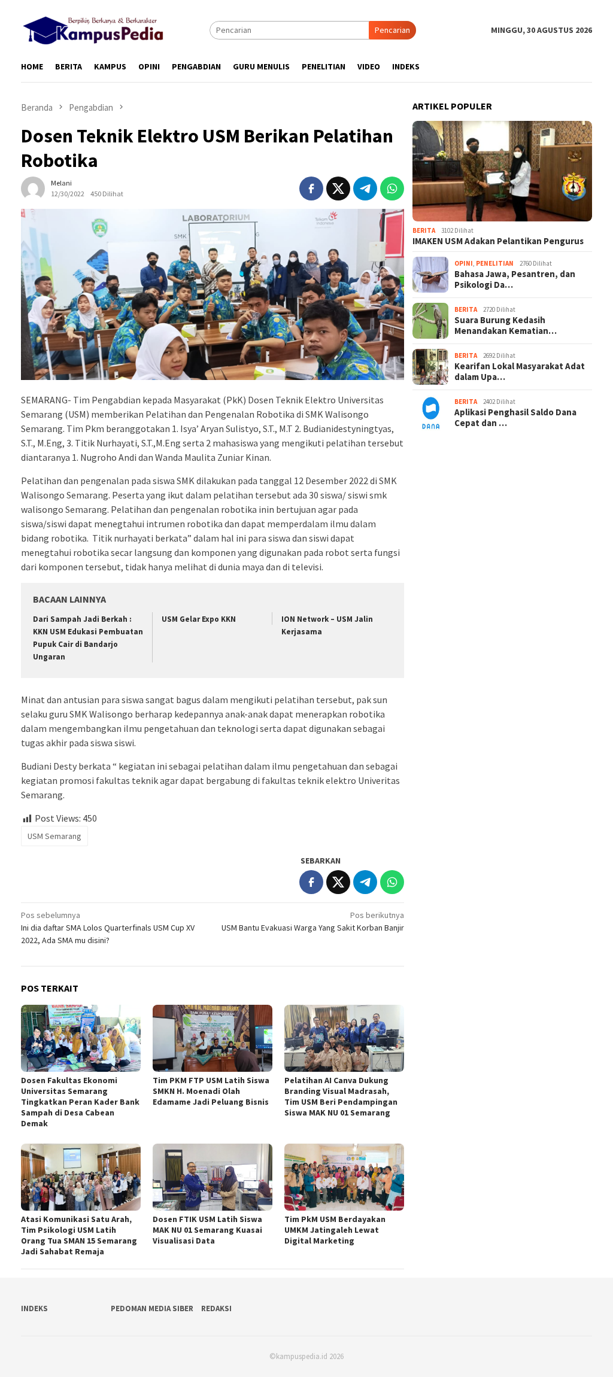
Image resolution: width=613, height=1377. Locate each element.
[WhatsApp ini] (392, 188)
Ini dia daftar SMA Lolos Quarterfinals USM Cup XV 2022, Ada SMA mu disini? (108, 928)
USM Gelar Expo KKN (199, 619)
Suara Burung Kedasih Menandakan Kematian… (505, 325)
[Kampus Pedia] (93, 28)
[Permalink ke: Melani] (33, 187)
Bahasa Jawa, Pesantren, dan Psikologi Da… (514, 279)
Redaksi (216, 1308)
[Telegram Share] (365, 188)
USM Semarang (54, 836)
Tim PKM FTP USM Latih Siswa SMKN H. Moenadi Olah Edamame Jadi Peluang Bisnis (211, 1091)
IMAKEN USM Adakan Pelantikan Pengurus (498, 241)
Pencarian (392, 30)
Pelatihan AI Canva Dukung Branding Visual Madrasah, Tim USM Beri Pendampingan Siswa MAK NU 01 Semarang (340, 1096)
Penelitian (495, 263)
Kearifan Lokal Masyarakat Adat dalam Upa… (519, 371)
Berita (423, 230)
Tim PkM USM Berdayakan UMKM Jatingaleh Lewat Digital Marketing (335, 1230)
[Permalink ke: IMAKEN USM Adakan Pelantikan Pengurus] (502, 171)
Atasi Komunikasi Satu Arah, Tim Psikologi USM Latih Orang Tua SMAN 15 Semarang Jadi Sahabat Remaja (79, 1235)
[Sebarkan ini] (311, 188)
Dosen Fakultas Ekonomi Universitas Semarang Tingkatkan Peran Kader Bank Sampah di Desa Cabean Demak (80, 1102)
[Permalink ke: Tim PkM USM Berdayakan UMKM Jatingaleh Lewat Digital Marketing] (344, 1177)
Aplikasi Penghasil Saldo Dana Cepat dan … (515, 417)
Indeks (34, 1308)
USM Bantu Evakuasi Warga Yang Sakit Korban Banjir (312, 921)
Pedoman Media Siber (152, 1308)
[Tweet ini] (338, 188)
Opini (463, 263)
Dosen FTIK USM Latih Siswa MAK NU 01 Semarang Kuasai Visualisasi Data (207, 1230)
